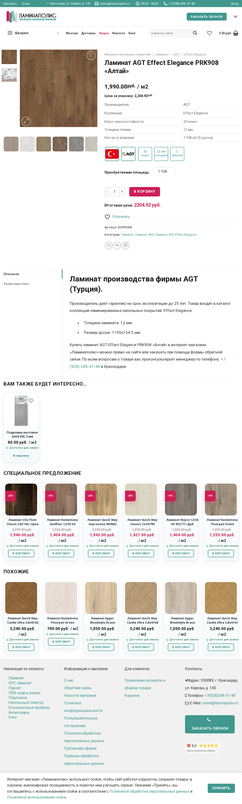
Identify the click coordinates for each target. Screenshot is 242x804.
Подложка (18, 697)
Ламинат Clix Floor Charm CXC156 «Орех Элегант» (23, 524)
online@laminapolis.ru (220, 703)
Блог (132, 33)
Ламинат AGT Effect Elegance (176, 234)
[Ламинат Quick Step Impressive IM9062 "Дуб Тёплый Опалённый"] (101, 499)
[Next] (90, 88)
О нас (26, 3)
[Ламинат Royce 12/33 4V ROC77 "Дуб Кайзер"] (181, 499)
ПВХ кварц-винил (24, 693)
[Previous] (27, 88)
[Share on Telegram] (126, 245)
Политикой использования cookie (36, 797)
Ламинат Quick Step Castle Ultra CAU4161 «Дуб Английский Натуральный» (222, 624)
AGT (176, 54)
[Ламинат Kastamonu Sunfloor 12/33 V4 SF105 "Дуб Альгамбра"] (61, 499)
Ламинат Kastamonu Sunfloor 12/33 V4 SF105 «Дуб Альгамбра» (62, 526)
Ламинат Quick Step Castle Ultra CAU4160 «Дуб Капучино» (142, 622)
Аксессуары (19, 712)
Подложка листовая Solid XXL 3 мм (22, 434)
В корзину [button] (21, 455)
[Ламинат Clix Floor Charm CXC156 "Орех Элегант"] (21, 499)
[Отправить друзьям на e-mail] (108, 245)
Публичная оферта (80, 748)
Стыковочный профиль (29, 707)
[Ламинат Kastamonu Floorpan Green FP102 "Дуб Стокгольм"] (61, 598)
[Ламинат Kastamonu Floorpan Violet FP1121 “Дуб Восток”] (221, 499)
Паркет (15, 688)
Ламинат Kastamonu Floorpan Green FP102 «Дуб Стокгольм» (62, 624)
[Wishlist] (209, 33)
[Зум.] (26, 121)
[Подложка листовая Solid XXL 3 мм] (21, 410)
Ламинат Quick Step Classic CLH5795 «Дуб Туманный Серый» (142, 526)
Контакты (10, 3)
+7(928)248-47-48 (220, 695)
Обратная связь (77, 688)
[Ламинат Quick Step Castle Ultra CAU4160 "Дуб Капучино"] (141, 598)
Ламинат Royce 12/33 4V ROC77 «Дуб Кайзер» (182, 524)
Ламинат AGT (144, 234)
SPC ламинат (20, 683)
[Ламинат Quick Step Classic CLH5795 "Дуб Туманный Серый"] (141, 499)
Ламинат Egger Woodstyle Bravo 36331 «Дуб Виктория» (182, 624)
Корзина (132, 695)
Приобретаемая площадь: (127, 172)
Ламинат (162, 54)
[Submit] (195, 33)
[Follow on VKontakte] (235, 16)
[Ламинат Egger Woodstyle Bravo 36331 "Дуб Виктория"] (181, 598)
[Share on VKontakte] (117, 245)
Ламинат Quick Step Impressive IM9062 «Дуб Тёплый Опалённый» (102, 526)
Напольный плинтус (26, 702)
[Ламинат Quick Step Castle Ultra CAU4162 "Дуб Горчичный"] (21, 598)
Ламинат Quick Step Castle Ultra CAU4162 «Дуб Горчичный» (22, 622)
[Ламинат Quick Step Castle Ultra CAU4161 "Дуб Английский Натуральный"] (221, 598)
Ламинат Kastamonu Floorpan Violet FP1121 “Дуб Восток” (222, 524)
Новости (118, 33)
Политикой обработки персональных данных (149, 791)
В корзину (144, 191)
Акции (104, 33)
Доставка (88, 33)
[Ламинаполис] (32, 17)
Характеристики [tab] (16, 283)
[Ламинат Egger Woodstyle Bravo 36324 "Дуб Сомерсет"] (101, 598)
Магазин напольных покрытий (127, 54)
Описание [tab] (11, 274)
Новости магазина (80, 695)
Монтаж (72, 33)
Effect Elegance (195, 54)
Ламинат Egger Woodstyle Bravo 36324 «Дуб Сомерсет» (102, 624)
